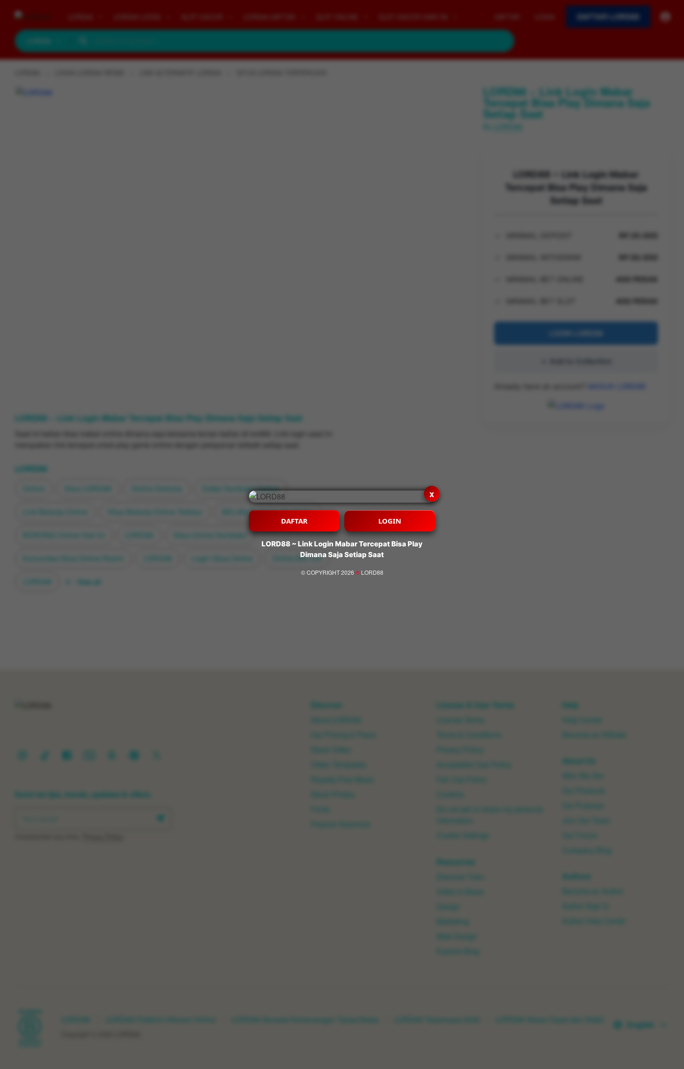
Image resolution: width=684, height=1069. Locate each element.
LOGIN (389, 520)
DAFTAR (294, 520)
